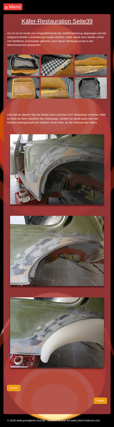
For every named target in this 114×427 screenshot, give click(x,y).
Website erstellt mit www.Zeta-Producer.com (74, 420)
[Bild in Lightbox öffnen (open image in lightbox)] (23, 65)
